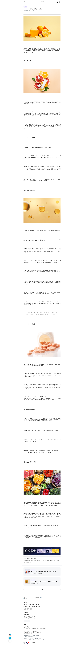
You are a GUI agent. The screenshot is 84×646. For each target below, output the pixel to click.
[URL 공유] (60, 12)
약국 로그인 (38, 606)
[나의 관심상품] (10, 638)
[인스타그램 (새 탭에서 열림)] (24, 609)
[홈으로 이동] (57, 2)
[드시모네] (25, 598)
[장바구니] (59, 2)
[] (38, 632)
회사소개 (25, 604)
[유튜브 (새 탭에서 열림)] (28, 609)
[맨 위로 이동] (10, 640)
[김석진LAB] (37, 598)
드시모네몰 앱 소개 (26, 606)
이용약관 (37, 604)
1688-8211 (26, 614)
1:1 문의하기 (26, 621)
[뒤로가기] (24, 2)
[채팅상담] (10, 635)
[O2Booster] (31, 598)
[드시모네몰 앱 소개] (31, 609)
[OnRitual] (42, 598)
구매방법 (33, 606)
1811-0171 (31, 636)
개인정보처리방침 (31, 604)
